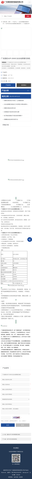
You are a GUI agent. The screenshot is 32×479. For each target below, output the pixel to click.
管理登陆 (10, 477)
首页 (9, 21)
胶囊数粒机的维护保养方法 (11, 119)
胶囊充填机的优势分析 (10, 108)
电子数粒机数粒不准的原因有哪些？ (13, 115)
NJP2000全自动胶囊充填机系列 (13, 23)
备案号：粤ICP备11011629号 (14, 472)
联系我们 (23, 85)
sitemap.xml (25, 472)
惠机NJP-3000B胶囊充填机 (13, 434)
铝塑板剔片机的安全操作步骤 (11, 111)
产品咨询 (8, 85)
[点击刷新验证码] (16, 417)
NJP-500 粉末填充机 (12, 439)
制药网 (21, 477)
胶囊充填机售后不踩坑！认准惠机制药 (14, 100)
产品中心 (15, 21)
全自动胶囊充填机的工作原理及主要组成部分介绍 (16, 104)
